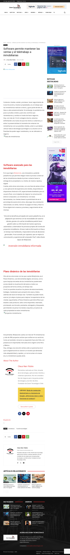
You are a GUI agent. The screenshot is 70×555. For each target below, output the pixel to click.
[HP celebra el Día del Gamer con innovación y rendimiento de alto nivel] (50, 107)
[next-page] (7, 492)
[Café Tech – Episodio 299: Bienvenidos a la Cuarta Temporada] (50, 114)
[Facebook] (15, 64)
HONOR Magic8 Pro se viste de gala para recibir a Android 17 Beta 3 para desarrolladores (38, 515)
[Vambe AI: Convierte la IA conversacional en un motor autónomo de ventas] (24, 478)
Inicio (4, 42)
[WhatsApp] (27, 64)
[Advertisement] (35, 27)
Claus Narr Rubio (11, 59)
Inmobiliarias (11, 428)
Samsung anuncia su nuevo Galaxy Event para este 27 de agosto (9, 486)
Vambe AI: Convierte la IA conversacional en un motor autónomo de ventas (24, 486)
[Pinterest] (23, 64)
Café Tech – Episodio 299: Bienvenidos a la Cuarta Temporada (60, 114)
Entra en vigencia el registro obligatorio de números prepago (37, 486)
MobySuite (17, 173)
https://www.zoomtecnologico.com (25, 450)
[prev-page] (4, 492)
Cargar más (56, 142)
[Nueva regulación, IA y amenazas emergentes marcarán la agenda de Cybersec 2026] (50, 128)
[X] (19, 64)
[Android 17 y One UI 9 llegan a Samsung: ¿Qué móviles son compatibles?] (28, 507)
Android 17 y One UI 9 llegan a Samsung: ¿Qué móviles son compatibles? (38, 507)
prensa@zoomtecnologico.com (35, 546)
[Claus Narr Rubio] (4, 60)
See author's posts (27, 407)
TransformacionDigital (21, 428)
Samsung (6, 482)
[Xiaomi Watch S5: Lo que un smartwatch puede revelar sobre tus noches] (50, 136)
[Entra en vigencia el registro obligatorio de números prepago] (38, 478)
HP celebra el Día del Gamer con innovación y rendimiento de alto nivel (60, 107)
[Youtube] (23, 462)
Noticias (9, 42)
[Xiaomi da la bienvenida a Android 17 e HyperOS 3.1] (28, 523)
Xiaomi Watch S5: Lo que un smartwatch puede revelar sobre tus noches (60, 136)
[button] (65, 12)
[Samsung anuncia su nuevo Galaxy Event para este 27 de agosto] (9, 478)
